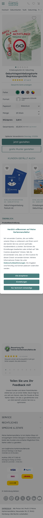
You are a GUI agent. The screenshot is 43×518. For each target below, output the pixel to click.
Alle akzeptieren (21, 276)
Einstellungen (21, 282)
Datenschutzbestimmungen (14, 263)
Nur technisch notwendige (21, 288)
